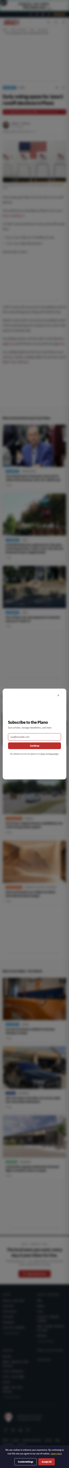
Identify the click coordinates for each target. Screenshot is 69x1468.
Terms (42, 754)
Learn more (56, 1453)
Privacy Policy (53, 754)
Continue (34, 745)
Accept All (46, 1461)
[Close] (58, 695)
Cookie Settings (25, 1461)
